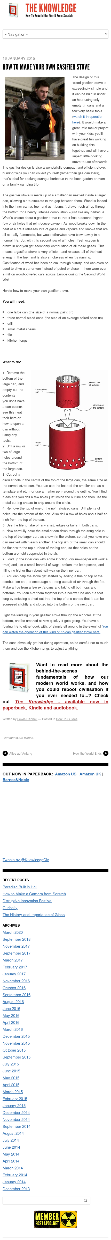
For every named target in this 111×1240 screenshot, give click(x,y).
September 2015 (16, 1057)
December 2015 (16, 1036)
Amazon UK (90, 774)
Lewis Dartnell (27, 719)
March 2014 (13, 1167)
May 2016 (11, 1015)
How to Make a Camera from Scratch (34, 893)
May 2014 (11, 1154)
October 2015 (14, 1050)
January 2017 (14, 973)
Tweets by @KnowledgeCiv (26, 859)
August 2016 (13, 1001)
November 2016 (16, 980)
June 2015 (11, 1070)
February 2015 (15, 1098)
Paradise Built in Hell (20, 886)
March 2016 (13, 1029)
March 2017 (13, 960)
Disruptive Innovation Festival (27, 900)
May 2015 (11, 1077)
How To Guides (66, 719)
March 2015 (13, 1091)
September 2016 (16, 994)
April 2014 (11, 1161)
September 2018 (16, 939)
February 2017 (15, 966)
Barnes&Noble (16, 779)
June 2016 (11, 1008)
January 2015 (14, 1105)
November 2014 (16, 1119)
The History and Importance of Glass (34, 914)
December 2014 (16, 1112)
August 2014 (13, 1133)
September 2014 (16, 1126)
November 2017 (16, 946)
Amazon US (65, 774)
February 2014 (15, 1174)
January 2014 (14, 1181)
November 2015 (16, 1043)
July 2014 (11, 1140)
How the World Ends (87, 753)
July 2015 (11, 1063)
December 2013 (16, 1188)
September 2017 (16, 953)
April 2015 (11, 1084)
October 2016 (14, 987)
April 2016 (11, 1022)
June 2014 (11, 1147)
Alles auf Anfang (20, 753)
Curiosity (10, 907)
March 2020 (13, 932)
